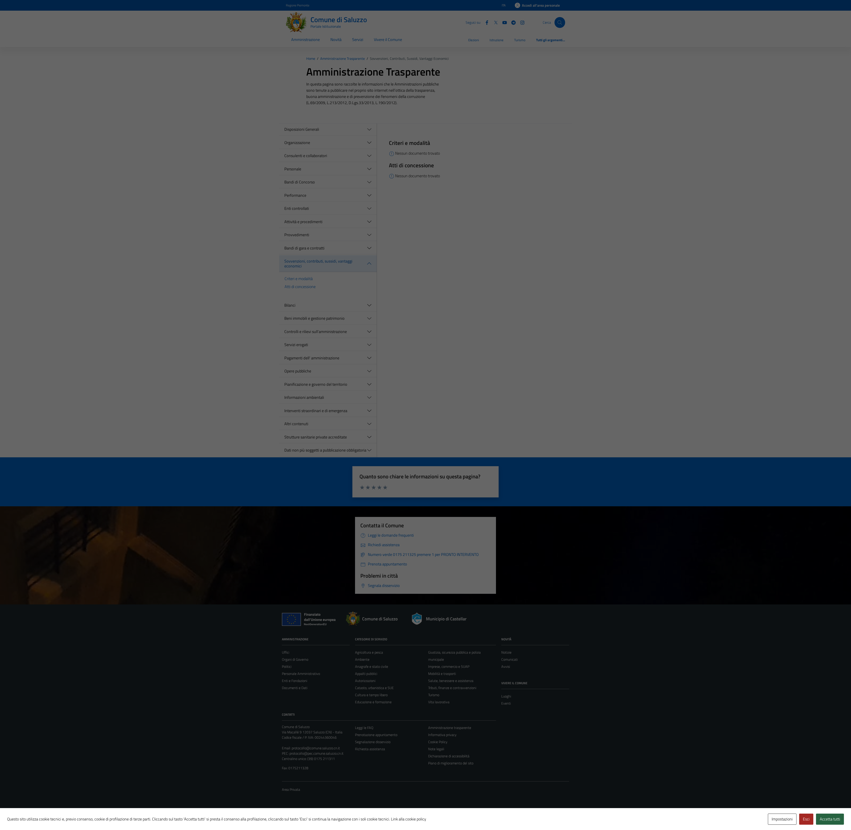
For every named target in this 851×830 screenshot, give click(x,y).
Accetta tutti (830, 819)
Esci (806, 819)
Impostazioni (782, 819)
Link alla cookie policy (408, 819)
